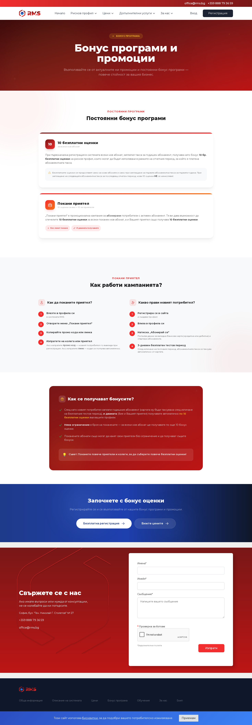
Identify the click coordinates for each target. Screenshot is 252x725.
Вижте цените (152, 523)
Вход (193, 13)
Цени (106, 13)
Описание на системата (67, 700)
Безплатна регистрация (101, 523)
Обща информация (31, 700)
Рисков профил (82, 13)
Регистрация (217, 13)
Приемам (189, 718)
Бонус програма (117, 700)
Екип (180, 700)
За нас (165, 13)
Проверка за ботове (151, 626)
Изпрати (211, 648)
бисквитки (90, 718)
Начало (60, 13)
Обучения (143, 700)
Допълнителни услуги (135, 13)
